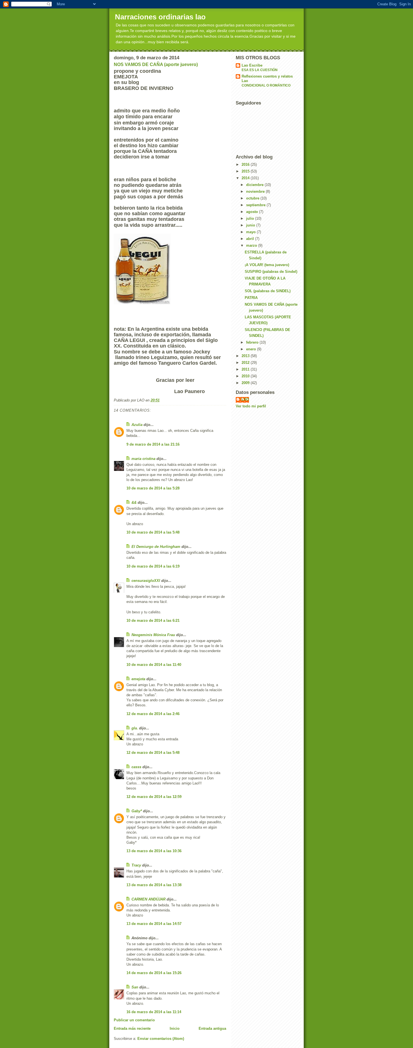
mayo (251, 232)
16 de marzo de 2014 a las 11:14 (153, 1012)
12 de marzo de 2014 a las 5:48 (153, 752)
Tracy (136, 865)
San (134, 987)
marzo (252, 245)
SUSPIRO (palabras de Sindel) (271, 271)
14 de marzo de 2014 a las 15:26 (153, 973)
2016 (246, 164)
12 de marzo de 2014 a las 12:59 (153, 797)
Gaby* (136, 811)
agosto (252, 212)
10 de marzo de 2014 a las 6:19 (153, 566)
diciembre (255, 185)
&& (134, 502)
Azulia (136, 425)
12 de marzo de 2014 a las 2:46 (153, 714)
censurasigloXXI (145, 581)
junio (251, 225)
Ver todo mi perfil (251, 406)
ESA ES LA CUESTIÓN (260, 70)
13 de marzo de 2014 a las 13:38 (153, 885)
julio (250, 218)
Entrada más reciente (132, 1028)
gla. (134, 728)
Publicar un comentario (134, 1020)
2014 (246, 178)
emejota (138, 679)
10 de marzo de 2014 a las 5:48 (153, 532)
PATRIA (251, 298)
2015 (246, 171)
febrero (253, 342)
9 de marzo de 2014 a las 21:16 (153, 444)
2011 (246, 369)
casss (136, 767)
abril (250, 239)
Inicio (175, 1028)
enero (251, 349)
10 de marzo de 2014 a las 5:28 (153, 488)
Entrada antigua (212, 1028)
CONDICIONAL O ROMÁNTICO (266, 85)
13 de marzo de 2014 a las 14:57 (153, 924)
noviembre (256, 191)
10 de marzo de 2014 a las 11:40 (153, 665)
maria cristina (143, 459)
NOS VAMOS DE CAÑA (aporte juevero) (156, 64)
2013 (246, 356)
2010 (246, 376)
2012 (246, 362)
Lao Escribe (252, 65)
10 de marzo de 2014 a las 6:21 (153, 620)
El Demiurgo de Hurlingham (155, 547)
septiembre (256, 205)
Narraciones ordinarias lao (160, 17)
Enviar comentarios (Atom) (160, 1038)
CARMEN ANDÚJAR (148, 899)
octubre (253, 198)
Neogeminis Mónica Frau (153, 635)
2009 (246, 383)
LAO (245, 399)
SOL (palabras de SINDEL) (268, 291)
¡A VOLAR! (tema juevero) (267, 265)
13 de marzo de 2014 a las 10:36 (153, 851)
